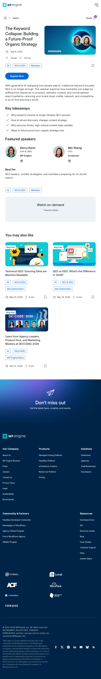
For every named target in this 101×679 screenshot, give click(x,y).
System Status (86, 558)
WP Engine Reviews (11, 461)
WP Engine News (15, 357)
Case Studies (85, 542)
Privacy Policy (9, 483)
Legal (5, 488)
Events (16, 18)
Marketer (35, 65)
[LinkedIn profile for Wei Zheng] (69, 161)
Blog (82, 536)
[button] (17, 76)
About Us (7, 455)
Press (5, 466)
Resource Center (87, 531)
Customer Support (88, 547)
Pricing (42, 477)
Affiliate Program (10, 542)
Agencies (85, 461)
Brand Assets (8, 499)
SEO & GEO (20, 65)
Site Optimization (15, 288)
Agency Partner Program (13, 531)
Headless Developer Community (17, 520)
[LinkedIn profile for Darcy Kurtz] (21, 161)
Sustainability (8, 494)
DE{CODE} (19, 351)
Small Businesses (88, 466)
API (81, 525)
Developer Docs (87, 520)
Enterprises (86, 455)
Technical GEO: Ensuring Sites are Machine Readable (26, 273)
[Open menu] (96, 5)
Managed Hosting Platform (50, 455)
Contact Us (7, 477)
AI (8, 65)
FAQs (82, 553)
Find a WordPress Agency (14, 536)
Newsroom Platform (47, 472)
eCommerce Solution (48, 466)
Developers (86, 472)
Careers (6, 472)
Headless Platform (47, 461)
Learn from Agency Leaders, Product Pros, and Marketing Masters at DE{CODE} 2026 (22, 340)
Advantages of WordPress (14, 525)
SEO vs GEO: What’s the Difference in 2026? (74, 273)
